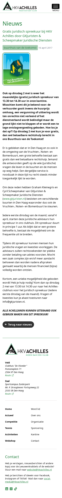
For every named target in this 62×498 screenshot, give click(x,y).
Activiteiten (11, 434)
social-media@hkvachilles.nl (28, 480)
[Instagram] (11, 488)
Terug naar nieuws (20, 324)
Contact (35, 440)
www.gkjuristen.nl (14, 198)
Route (8, 375)
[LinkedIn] (6, 488)
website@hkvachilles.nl (39, 469)
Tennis (8, 428)
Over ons (36, 415)
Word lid (35, 408)
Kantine (35, 434)
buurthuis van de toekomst (20, 47)
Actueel (9, 415)
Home (8, 408)
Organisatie (37, 421)
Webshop (10, 440)
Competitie (11, 421)
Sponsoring (37, 428)
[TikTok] (15, 488)
